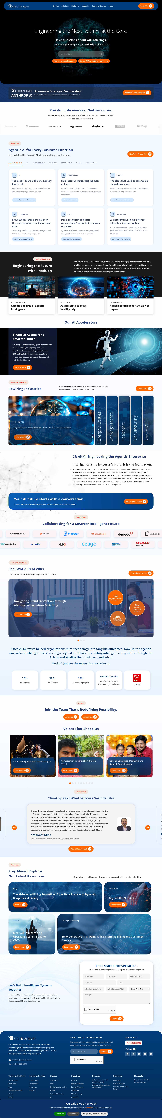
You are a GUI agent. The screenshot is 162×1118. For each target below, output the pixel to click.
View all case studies (138, 573)
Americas (69, 717)
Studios (56, 6)
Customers (33, 1087)
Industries (85, 6)
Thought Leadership (15, 1090)
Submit (114, 1018)
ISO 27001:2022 (119, 1083)
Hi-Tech (74, 1080)
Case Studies (33, 1080)
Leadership (12, 1083)
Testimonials (33, 1083)
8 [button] (89, 783)
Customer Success (99, 6)
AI (51, 1097)
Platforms (75, 6)
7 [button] (86, 783)
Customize (73, 1114)
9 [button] (91, 783)
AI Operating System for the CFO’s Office (100, 1081)
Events (10, 1097)
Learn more (88, 1107)
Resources (117, 1080)
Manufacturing (76, 1094)
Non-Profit (75, 1097)
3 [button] (83, 640)
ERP (51, 1083)
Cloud (52, 1090)
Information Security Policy (120, 1088)
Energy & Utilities (77, 1083)
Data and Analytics (57, 1094)
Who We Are (13, 1080)
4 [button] (78, 783)
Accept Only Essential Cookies (94, 1114)
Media (10, 1094)
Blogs (10, 1087)
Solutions (65, 6)
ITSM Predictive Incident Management (101, 1086)
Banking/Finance (77, 1087)
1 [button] (78, 640)
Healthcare (75, 1090)
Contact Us (144, 6)
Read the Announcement (135, 92)
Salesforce (54, 1080)
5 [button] (80, 783)
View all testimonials (79, 849)
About (111, 6)
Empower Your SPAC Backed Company (141, 1081)
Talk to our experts (134, 501)
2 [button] (80, 640)
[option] (81, 93)
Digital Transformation (58, 1087)
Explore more (20, 367)
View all (18, 904)
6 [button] (83, 783)
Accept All (60, 1114)
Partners (32, 1090)
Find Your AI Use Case (138, 154)
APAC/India (88, 717)
